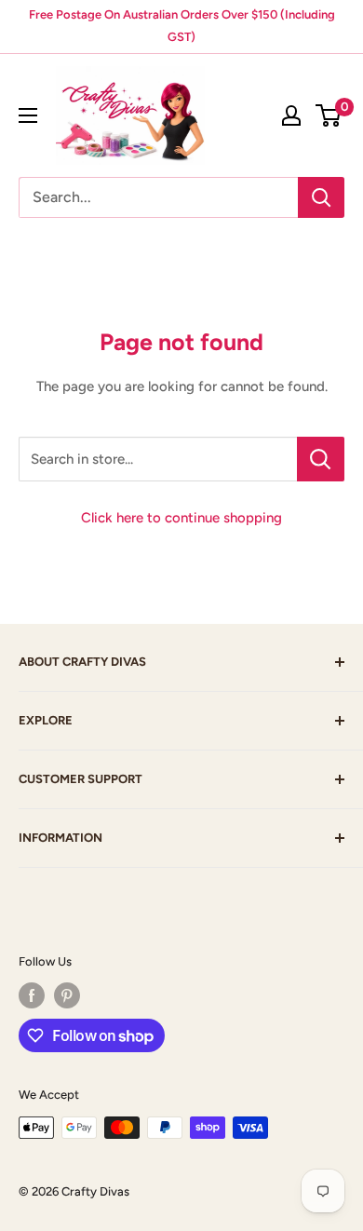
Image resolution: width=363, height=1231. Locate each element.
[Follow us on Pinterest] (67, 995)
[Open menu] (28, 115)
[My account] (291, 115)
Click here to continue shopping (181, 517)
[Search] (321, 197)
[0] (329, 115)
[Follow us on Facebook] (32, 995)
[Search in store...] (320, 459)
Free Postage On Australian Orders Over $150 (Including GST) (182, 25)
